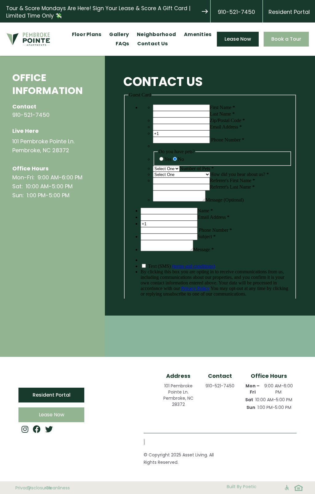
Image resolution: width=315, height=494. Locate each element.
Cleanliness (48, 488)
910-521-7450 (236, 12)
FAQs (122, 43)
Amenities (197, 34)
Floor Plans (87, 34)
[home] (35, 39)
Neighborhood (156, 34)
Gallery (119, 34)
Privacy (18, 488)
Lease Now (238, 39)
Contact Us (152, 43)
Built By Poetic (242, 486)
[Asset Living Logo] (147, 442)
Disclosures (33, 488)
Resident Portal (289, 12)
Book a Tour (286, 39)
